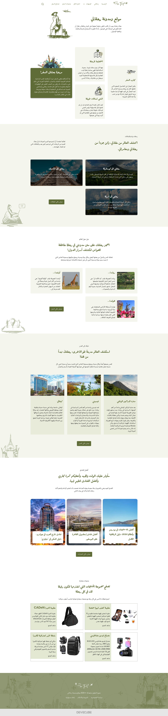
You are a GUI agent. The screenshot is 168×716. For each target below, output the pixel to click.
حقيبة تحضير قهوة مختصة (99, 608)
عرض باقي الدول (56, 309)
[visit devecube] (84, 712)
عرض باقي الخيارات (84, 554)
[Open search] (42, 4)
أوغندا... (56, 273)
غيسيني (95, 402)
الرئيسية (104, 4)
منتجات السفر (66, 4)
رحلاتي (96, 4)
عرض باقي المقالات (56, 201)
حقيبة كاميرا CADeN (45, 608)
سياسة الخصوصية (96, 697)
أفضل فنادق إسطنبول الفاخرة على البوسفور (84, 537)
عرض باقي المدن (84, 443)
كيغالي (59, 402)
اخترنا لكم (77, 4)
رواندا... (111, 273)
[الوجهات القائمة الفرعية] (84, 4)
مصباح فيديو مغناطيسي (100, 636)
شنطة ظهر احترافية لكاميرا (44, 636)
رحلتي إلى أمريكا (111, 197)
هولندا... (111, 301)
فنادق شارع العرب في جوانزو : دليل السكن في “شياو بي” (48, 537)
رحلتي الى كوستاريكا (111, 169)
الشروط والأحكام (83, 697)
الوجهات (88, 4)
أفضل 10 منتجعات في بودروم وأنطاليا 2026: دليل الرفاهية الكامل (121, 534)
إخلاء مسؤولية (70, 697)
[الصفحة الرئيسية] (121, 4)
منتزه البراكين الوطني (126, 402)
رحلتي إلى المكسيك (56, 169)
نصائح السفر (55, 4)
